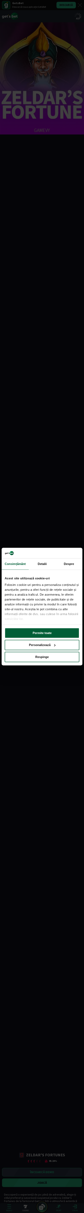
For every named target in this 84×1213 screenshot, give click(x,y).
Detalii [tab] (42, 564)
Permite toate (42, 633)
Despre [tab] (69, 564)
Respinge (42, 657)
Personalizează (40, 645)
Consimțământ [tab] (15, 564)
